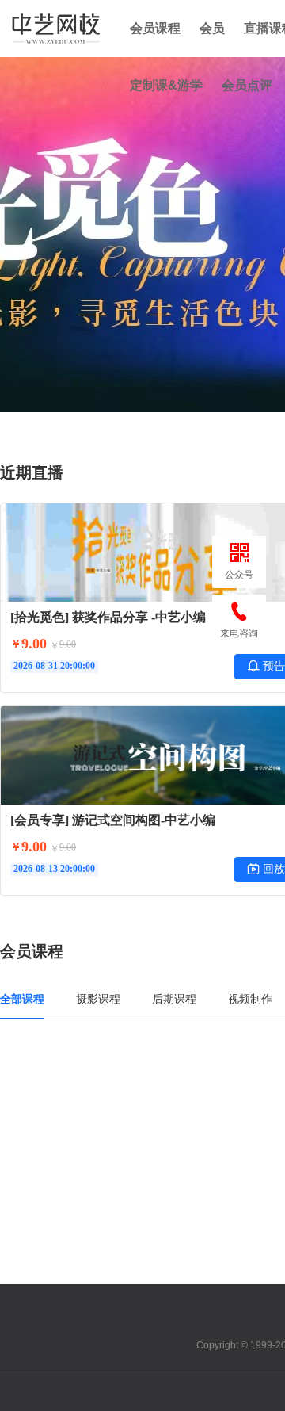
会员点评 (247, 85)
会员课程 (155, 28)
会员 (212, 28)
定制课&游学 (166, 85)
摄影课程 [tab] (98, 998)
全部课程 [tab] (22, 998)
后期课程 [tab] (174, 998)
